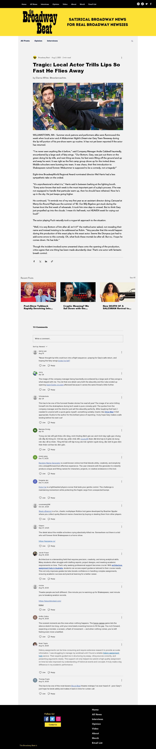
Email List (97, 742)
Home (95, 709)
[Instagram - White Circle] (138, 4)
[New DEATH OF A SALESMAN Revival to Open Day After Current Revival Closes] (117, 292)
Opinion (38, 41)
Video (95, 728)
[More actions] (121, 57)
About (95, 733)
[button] (132, 41)
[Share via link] (52, 261)
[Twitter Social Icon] (52, 719)
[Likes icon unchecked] (40, 365)
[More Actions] (121, 352)
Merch (95, 738)
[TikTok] (142, 4)
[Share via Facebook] (34, 261)
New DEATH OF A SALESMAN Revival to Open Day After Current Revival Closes (117, 307)
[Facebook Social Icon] (46, 719)
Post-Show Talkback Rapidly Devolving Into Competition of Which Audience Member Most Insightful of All (38, 307)
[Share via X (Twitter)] (40, 261)
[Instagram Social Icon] (58, 719)
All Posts (25, 41)
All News (97, 714)
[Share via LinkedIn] (46, 261)
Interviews (52, 41)
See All (132, 277)
